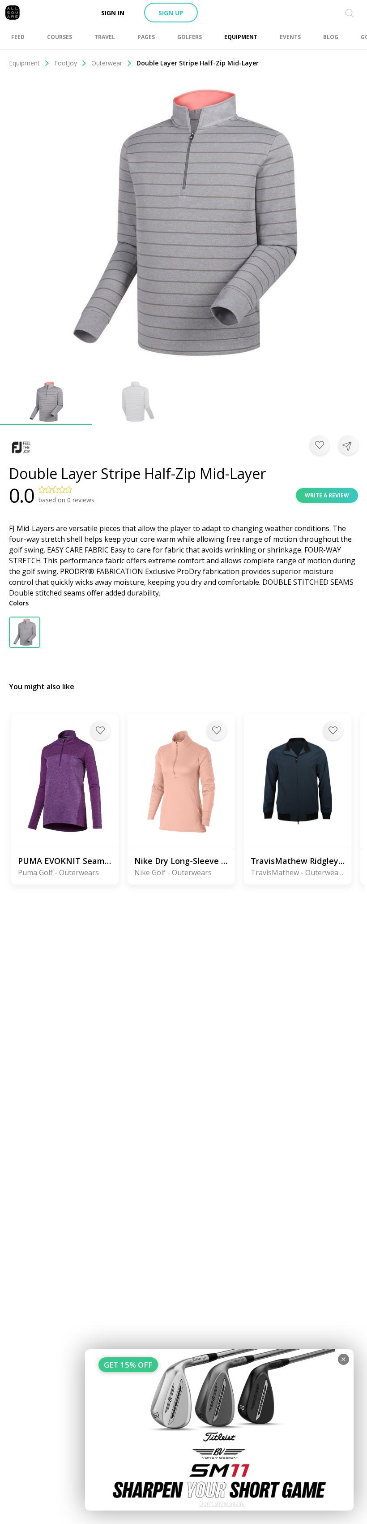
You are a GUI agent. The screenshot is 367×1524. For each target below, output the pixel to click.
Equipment (24, 63)
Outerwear (106, 63)
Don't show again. (221, 1503)
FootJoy (65, 63)
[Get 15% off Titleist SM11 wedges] (219, 1430)
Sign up (171, 13)
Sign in (112, 13)
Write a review (327, 495)
